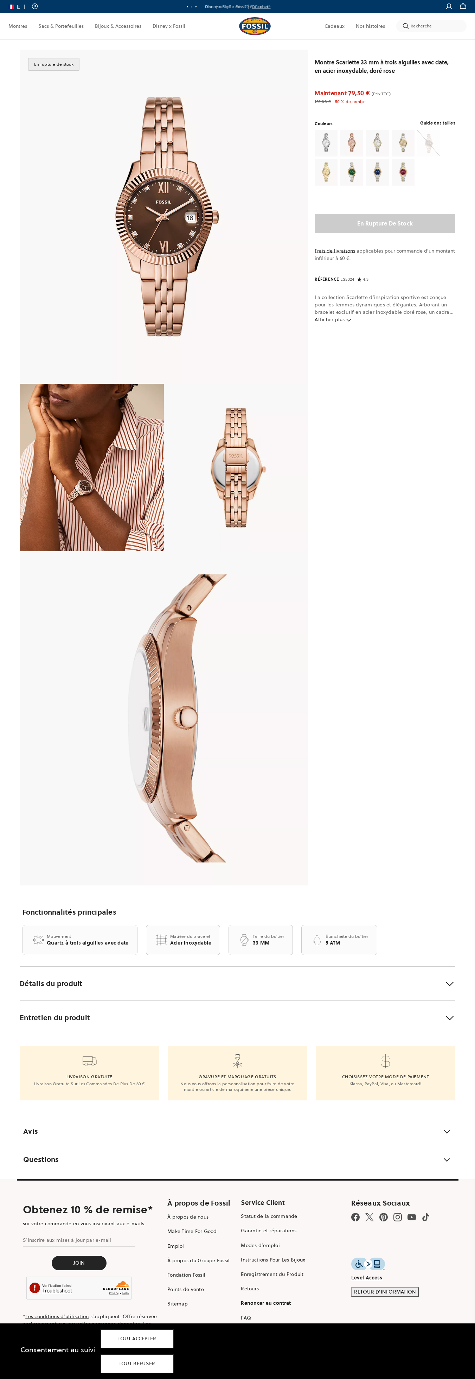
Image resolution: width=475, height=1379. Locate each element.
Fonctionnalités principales (69, 912)
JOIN (79, 1262)
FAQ (246, 1317)
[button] (19, 6)
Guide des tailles (437, 123)
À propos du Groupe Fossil (198, 1260)
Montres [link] (17, 26)
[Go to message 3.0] (196, 6)
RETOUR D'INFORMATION (385, 1291)
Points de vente (185, 1289)
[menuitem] (17, 26)
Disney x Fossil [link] (169, 26)
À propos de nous (187, 1216)
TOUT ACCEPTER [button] (137, 1338)
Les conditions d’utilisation (57, 1316)
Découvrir (261, 6)
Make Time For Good (192, 1231)
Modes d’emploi (260, 1245)
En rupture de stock (385, 223)
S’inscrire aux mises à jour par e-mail (67, 1240)
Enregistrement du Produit (272, 1274)
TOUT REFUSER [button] (137, 1363)
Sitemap (177, 1303)
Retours (250, 1288)
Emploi (175, 1246)
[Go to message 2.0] (191, 6)
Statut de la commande (269, 1216)
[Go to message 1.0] (187, 6)
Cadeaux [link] (335, 26)
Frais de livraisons (335, 250)
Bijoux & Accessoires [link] (118, 26)
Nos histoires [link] (370, 26)
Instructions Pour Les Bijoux (273, 1259)
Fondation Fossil (186, 1274)
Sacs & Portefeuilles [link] (61, 26)
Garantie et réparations (268, 1230)
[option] (164, 217)
